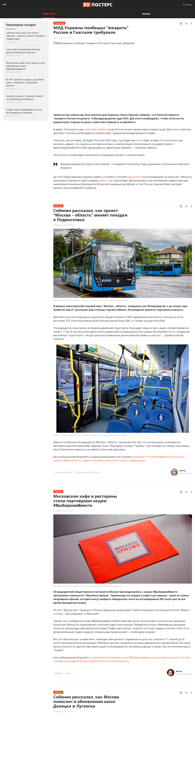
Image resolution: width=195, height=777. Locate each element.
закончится (134, 177)
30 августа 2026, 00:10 (63, 225)
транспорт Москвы (63, 472)
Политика (49, 13)
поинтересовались (95, 129)
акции (68, 673)
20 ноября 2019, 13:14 (63, 37)
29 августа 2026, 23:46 (63, 711)
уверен (102, 180)
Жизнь (146, 13)
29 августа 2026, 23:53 (63, 510)
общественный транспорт (87, 472)
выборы (58, 673)
